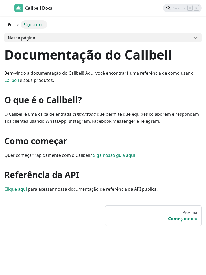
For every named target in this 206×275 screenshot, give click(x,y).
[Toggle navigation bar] (8, 8)
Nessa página (21, 38)
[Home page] (9, 24)
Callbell (11, 80)
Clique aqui (15, 189)
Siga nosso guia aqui (114, 155)
